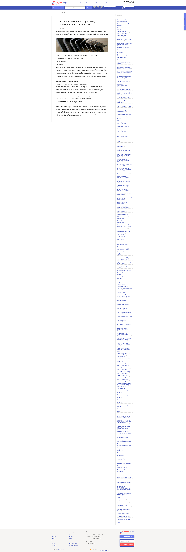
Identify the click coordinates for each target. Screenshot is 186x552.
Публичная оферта (73, 545)
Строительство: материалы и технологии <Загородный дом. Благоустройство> (124, 110)
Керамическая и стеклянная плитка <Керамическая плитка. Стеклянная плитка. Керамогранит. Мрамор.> (124, 422)
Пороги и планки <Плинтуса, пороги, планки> (124, 262)
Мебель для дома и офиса (124, 97)
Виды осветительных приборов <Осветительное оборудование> (124, 51)
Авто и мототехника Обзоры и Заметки (124, 28)
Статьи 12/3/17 (61, 12)
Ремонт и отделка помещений (124, 89)
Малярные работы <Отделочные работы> (123, 177)
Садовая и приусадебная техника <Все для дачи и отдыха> (123, 410)
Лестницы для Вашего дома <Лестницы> (123, 470)
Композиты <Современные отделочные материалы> (123, 372)
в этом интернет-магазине (71, 36)
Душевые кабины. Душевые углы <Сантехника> (123, 297)
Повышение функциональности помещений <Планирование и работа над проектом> (124, 385)
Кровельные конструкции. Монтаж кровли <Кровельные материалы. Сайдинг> (124, 169)
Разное (119, 522)
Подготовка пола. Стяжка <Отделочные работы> (123, 186)
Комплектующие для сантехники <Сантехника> (123, 309)
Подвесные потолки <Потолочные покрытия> (123, 293)
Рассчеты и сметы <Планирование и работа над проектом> (124, 401)
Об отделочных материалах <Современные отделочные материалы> (123, 360)
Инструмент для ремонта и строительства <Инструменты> (123, 233)
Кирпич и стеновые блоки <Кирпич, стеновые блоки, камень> (123, 140)
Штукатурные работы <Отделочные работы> (123, 190)
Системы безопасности (123, 513)
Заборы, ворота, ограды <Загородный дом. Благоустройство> (123, 122)
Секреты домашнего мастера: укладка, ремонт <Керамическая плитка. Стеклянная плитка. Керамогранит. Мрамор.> (124, 429)
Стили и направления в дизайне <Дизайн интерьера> (124, 466)
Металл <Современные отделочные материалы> (123, 368)
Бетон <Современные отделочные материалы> (123, 32)
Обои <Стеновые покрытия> (124, 114)
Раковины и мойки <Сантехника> (121, 301)
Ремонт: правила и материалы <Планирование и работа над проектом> (124, 396)
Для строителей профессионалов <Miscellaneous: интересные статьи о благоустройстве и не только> (124, 489)
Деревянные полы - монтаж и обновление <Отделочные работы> (124, 181)
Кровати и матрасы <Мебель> (124, 270)
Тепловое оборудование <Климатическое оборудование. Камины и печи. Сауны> (124, 243)
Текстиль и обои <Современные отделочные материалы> (124, 364)
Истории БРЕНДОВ (122, 500)
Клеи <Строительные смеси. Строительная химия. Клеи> (124, 325)
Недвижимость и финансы (124, 519)
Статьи (70, 538)
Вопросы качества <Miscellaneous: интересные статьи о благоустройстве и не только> (124, 61)
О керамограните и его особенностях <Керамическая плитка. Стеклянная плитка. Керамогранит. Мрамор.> (124, 415)
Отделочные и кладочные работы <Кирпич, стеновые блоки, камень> (123, 145)
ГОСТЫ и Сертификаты (123, 81)
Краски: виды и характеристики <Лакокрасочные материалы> (124, 440)
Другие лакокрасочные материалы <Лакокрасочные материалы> (124, 449)
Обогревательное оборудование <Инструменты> (121, 238)
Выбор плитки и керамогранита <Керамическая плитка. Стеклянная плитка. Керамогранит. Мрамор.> (124, 45)
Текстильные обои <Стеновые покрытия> (124, 313)
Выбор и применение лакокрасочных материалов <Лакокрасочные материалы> (124, 67)
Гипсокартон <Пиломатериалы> (122, 210)
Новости (71, 536)
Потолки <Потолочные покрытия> (122, 277)
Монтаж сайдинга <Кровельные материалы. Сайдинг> (124, 165)
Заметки (71, 540)
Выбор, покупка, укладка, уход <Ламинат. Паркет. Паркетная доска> (124, 72)
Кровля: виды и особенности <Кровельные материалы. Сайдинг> (124, 155)
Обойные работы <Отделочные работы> (124, 117)
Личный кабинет (110, 7)
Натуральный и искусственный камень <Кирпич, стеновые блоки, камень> (124, 150)
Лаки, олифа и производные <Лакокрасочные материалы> (124, 444)
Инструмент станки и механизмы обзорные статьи (124, 506)
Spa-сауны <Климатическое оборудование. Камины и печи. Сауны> (124, 253)
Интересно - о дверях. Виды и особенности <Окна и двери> (124, 225)
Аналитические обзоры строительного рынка (122, 20)
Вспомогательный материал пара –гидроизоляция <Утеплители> (124, 77)
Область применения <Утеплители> (122, 203)
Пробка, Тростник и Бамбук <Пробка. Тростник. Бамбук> (124, 105)
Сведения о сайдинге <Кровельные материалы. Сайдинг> (123, 160)
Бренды (71, 541)
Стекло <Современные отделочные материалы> (123, 376)
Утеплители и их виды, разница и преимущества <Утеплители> (124, 198)
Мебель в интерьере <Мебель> (122, 281)
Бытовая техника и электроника (121, 36)
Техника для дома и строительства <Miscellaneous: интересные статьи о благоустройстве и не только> (124, 475)
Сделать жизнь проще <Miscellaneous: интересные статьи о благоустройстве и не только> (124, 481)
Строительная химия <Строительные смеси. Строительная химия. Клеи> (124, 329)
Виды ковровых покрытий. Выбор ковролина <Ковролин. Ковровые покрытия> (124, 56)
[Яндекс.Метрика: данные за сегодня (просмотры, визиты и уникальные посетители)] (104, 550)
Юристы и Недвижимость (123, 502)
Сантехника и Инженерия (124, 126)
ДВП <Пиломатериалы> (123, 214)
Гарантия (82, 2)
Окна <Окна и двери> (123, 229)
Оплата (88, 2)
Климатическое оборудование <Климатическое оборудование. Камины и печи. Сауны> (124, 258)
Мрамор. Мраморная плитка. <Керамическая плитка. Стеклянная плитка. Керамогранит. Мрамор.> (124, 435)
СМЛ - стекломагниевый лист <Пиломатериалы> (124, 217)
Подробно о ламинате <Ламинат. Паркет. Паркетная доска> (124, 345)
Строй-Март (61, 549)
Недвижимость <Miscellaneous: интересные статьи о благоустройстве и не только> (124, 495)
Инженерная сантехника (123, 173)
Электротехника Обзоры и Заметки (123, 510)
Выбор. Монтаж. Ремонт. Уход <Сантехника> (124, 40)
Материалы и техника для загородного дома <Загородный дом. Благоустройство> (124, 135)
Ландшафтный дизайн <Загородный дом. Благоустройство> (122, 130)
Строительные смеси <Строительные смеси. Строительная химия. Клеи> (124, 334)
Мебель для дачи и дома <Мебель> (123, 266)
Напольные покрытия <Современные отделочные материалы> (123, 101)
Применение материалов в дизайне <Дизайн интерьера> (124, 462)
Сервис (103, 2)
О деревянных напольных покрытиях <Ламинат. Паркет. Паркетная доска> (124, 355)
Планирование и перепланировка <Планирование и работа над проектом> (124, 390)
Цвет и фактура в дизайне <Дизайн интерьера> (123, 458)
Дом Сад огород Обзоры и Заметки (123, 405)
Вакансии (108, 2)
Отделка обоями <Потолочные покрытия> (124, 289)
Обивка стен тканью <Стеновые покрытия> (124, 317)
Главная (54, 12)
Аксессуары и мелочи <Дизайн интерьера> (124, 24)
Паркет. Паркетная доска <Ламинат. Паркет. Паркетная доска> (124, 350)
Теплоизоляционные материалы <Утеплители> (123, 207)
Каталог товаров (73, 534)
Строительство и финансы (124, 516)
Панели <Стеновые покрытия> (121, 321)
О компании (76, 2)
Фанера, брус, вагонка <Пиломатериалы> (122, 221)
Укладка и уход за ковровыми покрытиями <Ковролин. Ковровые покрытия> (124, 339)
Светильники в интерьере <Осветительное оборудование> (123, 454)
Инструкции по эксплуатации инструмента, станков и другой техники (124, 93)
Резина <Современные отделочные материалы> (123, 380)
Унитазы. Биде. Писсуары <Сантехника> (123, 305)
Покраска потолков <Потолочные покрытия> (123, 285)
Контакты (98, 2)
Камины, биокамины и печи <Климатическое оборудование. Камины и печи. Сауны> (124, 248)
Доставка (93, 2)
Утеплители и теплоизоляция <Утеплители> (124, 194)
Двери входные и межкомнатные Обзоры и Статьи (123, 85)
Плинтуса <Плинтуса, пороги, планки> (124, 273)
